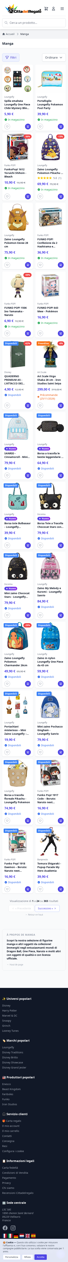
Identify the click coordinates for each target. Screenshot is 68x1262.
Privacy (6, 1183)
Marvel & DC (9, 1015)
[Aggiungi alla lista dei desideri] (7, 126)
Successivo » (45, 908)
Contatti (7, 1136)
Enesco (6, 1084)
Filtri (13, 57)
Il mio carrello (10, 1131)
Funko (5, 1099)
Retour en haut (35, 914)
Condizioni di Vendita (15, 1172)
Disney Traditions (12, 1052)
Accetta (40, 1257)
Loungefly (8, 1047)
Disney (6, 1005)
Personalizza (11, 1257)
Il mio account (10, 1126)
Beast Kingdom (11, 1089)
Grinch (6, 1025)
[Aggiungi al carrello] (28, 126)
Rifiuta (27, 1257)
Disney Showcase (12, 1062)
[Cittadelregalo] (10, 1236)
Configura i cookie (13, 1151)
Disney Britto (10, 1057)
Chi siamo (8, 1188)
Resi (4, 1146)
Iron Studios (9, 1104)
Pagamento (9, 1177)
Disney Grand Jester (14, 1067)
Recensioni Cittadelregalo (17, 1193)
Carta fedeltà (10, 1167)
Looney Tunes (10, 1030)
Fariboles (7, 1094)
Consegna (8, 1141)
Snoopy (6, 1020)
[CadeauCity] (4, 1236)
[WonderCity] (16, 1236)
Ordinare (51, 57)
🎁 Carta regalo (11, 1121)
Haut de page (16, 964)
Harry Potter (9, 1010)
